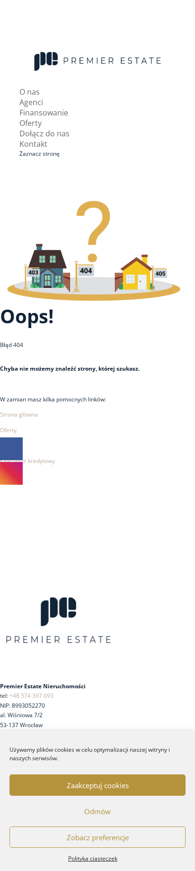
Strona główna (19, 414)
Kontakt (33, 144)
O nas (29, 92)
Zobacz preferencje (98, 837)
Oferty (30, 123)
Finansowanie (43, 112)
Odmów (97, 811)
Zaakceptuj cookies (98, 785)
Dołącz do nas (44, 133)
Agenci (31, 102)
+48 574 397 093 (31, 696)
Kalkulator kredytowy (27, 461)
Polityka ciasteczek (92, 858)
